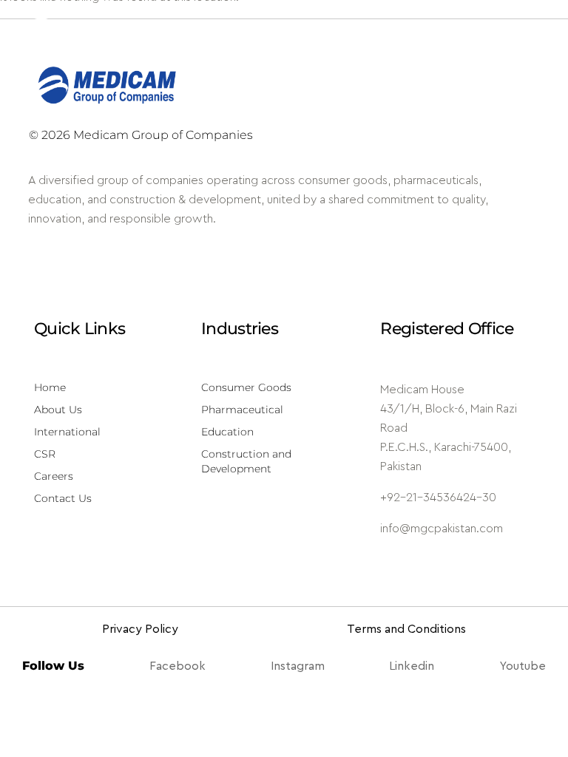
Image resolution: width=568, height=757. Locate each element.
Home (50, 387)
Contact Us (63, 498)
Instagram (298, 666)
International (67, 431)
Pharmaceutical (242, 409)
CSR (44, 454)
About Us (58, 409)
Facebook (177, 666)
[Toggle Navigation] (535, 33)
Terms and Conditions (406, 629)
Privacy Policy (140, 629)
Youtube (522, 666)
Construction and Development (246, 461)
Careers (53, 476)
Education (227, 431)
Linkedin (411, 666)
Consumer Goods (246, 387)
